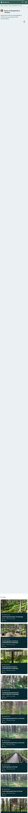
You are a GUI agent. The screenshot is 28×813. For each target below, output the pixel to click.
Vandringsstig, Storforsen (10, 767)
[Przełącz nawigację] (26, 2)
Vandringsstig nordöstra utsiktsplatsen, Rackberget (10, 667)
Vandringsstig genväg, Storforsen (12, 791)
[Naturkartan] (5, 2)
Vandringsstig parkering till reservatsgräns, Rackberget (10, 693)
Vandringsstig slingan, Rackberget (12, 617)
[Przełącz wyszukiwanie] (22, 2)
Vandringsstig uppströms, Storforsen (13, 718)
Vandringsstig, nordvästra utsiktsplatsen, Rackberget (10, 641)
